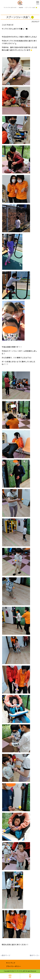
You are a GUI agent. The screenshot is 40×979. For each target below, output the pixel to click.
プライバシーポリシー (13, 966)
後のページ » (34, 955)
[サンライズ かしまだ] (18, 3)
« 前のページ (5, 955)
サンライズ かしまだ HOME (10, 7)
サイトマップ (10, 963)
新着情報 (21, 7)
